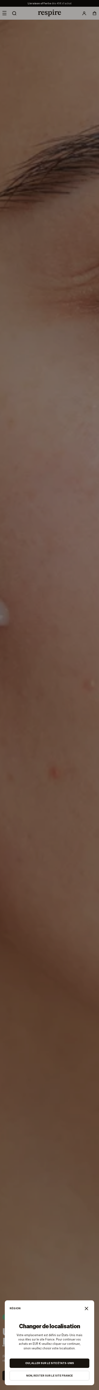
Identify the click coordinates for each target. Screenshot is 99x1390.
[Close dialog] (92, 1340)
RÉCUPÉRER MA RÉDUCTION (73, 1377)
